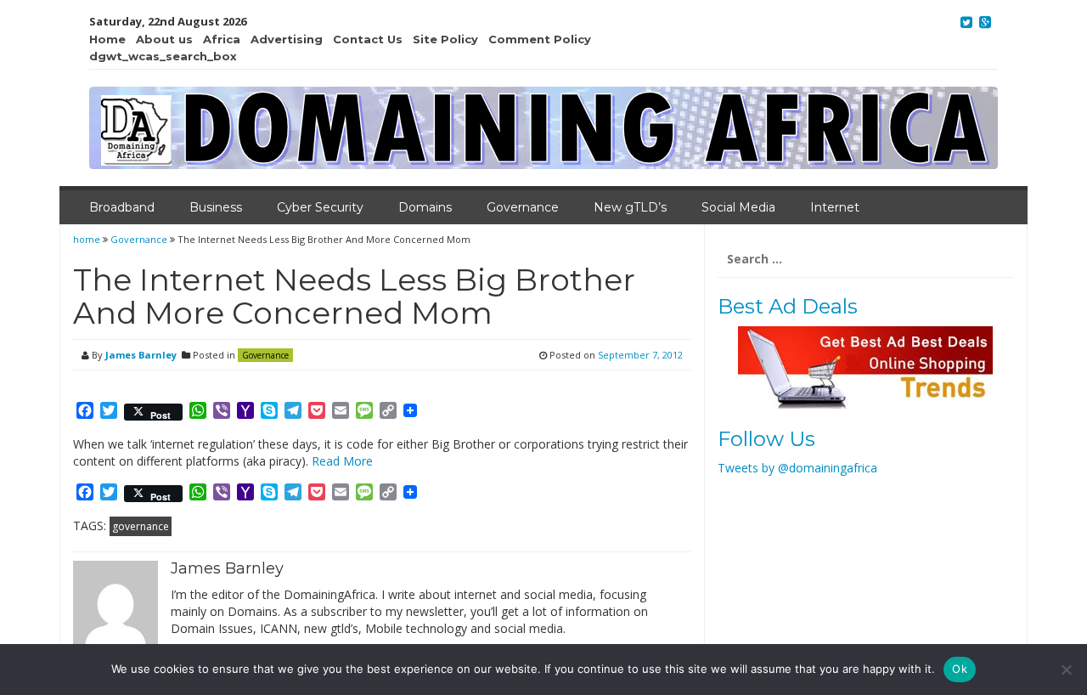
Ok (959, 668)
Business (215, 207)
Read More (342, 461)
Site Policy (445, 39)
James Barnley (141, 354)
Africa (221, 39)
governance (140, 526)
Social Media (738, 207)
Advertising (287, 39)
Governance (523, 207)
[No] (1065, 669)
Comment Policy (539, 39)
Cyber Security (320, 207)
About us (164, 39)
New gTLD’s (630, 207)
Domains (425, 207)
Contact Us (368, 39)
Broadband (122, 207)
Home (107, 39)
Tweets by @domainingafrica (797, 468)
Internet (834, 207)
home (88, 239)
